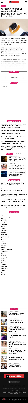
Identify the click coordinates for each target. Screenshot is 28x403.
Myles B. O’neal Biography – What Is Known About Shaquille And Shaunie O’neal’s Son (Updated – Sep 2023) (13, 125)
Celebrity (3, 232)
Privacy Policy (12, 386)
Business (3, 226)
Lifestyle (3, 255)
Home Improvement (6, 249)
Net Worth (4, 261)
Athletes (3, 219)
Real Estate (4, 266)
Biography (4, 224)
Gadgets (3, 243)
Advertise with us (15, 388)
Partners (24, 388)
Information (4, 251)
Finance (3, 240)
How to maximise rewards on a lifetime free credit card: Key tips (14, 393)
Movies (3, 259)
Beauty (3, 222)
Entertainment (5, 236)
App (2, 215)
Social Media (4, 268)
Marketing (4, 257)
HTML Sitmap (15, 390)
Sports (3, 270)
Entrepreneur (5, 238)
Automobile (4, 221)
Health (3, 247)
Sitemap (5, 386)
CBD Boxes (4, 230)
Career (3, 228)
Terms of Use (21, 386)
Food (2, 241)
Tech (2, 272)
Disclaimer (6, 388)
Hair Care (3, 245)
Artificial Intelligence (7, 217)
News (2, 262)
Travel (3, 274)
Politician (3, 264)
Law (2, 253)
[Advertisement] (14, 104)
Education (4, 234)
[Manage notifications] (4, 399)
